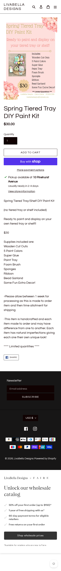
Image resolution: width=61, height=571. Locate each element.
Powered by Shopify (45, 458)
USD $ (29, 418)
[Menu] (55, 7)
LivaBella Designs (14, 7)
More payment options (30, 170)
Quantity (9, 134)
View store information (21, 191)
